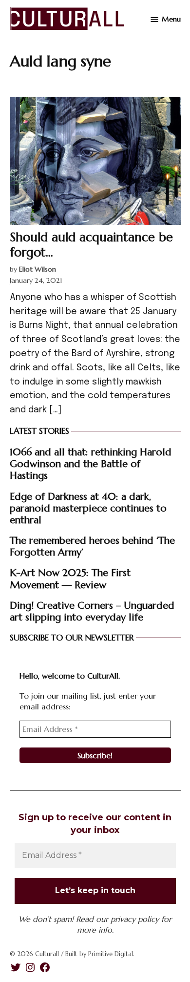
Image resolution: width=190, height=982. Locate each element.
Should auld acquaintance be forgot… (91, 244)
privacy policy (135, 919)
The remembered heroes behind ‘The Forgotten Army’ (92, 546)
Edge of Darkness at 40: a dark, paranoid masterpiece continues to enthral (88, 508)
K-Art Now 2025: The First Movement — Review (70, 578)
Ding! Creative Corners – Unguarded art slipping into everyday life (92, 611)
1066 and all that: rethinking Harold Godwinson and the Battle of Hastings (90, 464)
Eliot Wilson (37, 269)
